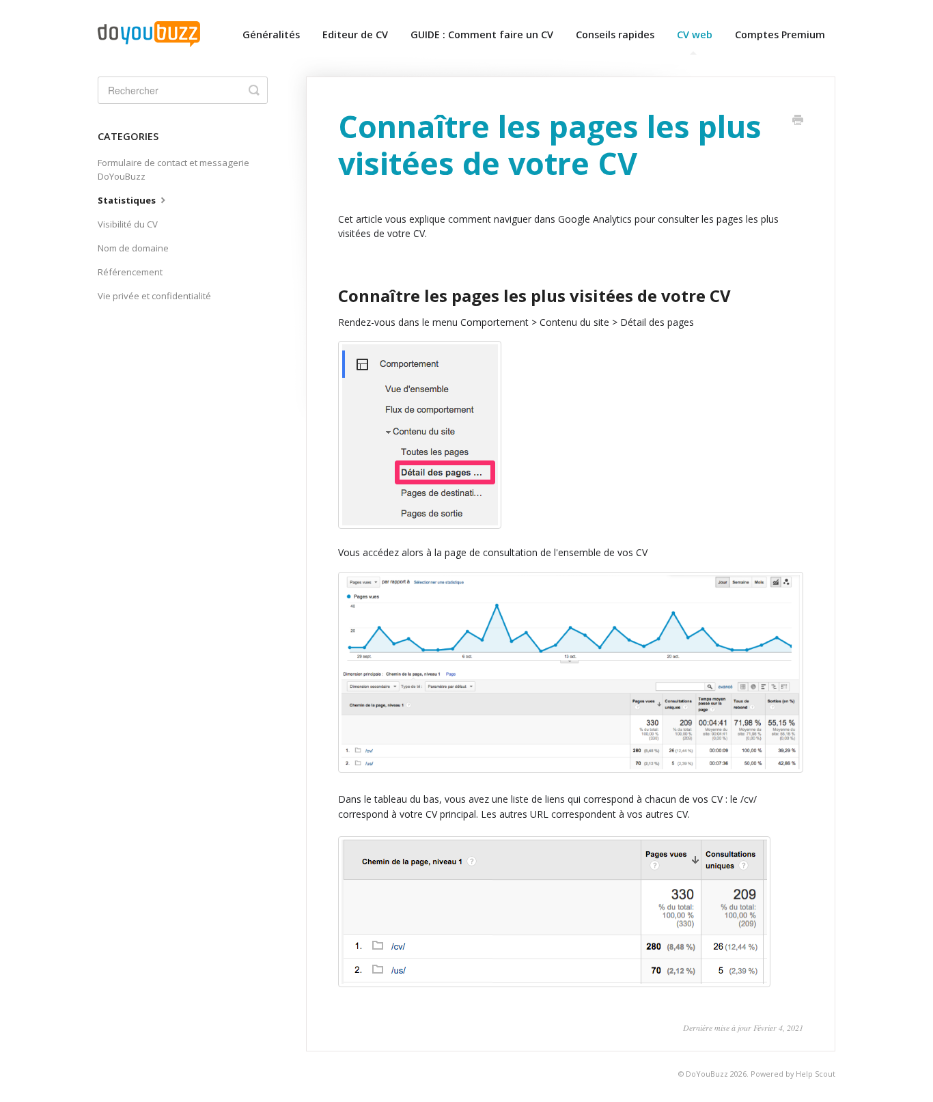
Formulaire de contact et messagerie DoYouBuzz (173, 169)
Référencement (130, 272)
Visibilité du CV (128, 224)
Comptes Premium (780, 34)
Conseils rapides (615, 34)
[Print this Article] (797, 120)
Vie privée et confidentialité (154, 296)
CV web (694, 34)
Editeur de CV (355, 34)
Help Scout (815, 1074)
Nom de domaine (133, 248)
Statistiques (128, 200)
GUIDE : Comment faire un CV (481, 34)
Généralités (271, 34)
